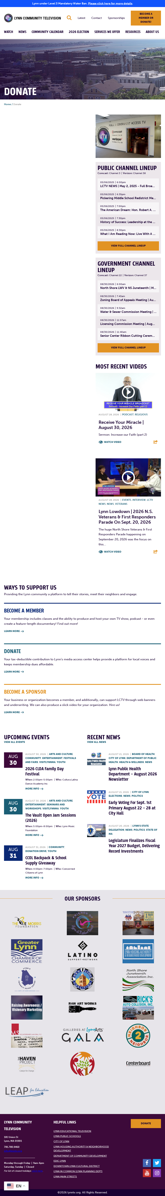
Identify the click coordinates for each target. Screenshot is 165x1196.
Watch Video (112, 442)
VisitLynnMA (47, 762)
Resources (132, 32)
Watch (8, 32)
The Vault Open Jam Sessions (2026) (50, 818)
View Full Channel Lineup (128, 245)
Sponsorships (116, 18)
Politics (137, 796)
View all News (96, 742)
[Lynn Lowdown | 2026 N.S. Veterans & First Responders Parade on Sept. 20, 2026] (128, 477)
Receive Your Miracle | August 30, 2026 (121, 425)
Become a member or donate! (146, 17)
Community (33, 758)
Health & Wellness (131, 762)
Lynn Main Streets (65, 1176)
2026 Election (79, 32)
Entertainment (52, 758)
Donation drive (35, 851)
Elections (115, 796)
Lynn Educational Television (72, 1131)
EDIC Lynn (60, 1160)
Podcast (128, 414)
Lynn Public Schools (67, 1136)
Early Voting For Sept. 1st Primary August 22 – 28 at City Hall (132, 808)
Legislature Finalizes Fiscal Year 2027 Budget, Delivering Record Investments (134, 846)
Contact (96, 18)
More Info (34, 788)
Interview (139, 500)
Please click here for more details (110, 3)
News (22, 32)
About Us (152, 32)
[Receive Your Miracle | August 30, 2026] (128, 392)
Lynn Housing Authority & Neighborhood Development (81, 1148)
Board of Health (143, 754)
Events (126, 500)
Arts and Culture (61, 754)
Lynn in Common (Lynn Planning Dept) (78, 1171)
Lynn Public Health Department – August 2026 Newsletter (133, 774)
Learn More (14, 631)
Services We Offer (107, 32)
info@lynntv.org (13, 1151)
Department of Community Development (80, 1155)
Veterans (121, 504)
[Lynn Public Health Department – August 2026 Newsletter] (96, 758)
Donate (146, 1123)
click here (37, 1170)
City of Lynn (117, 758)
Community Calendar (47, 32)
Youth (61, 762)
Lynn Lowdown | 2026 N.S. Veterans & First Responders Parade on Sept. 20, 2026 (127, 517)
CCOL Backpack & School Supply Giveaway (45, 860)
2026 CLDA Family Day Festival (44, 771)
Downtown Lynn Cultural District (77, 1166)
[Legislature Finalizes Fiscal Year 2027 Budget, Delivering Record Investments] (96, 830)
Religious (141, 414)
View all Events (14, 742)
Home (7, 104)
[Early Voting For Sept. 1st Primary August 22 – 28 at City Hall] (96, 796)
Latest (81, 18)
